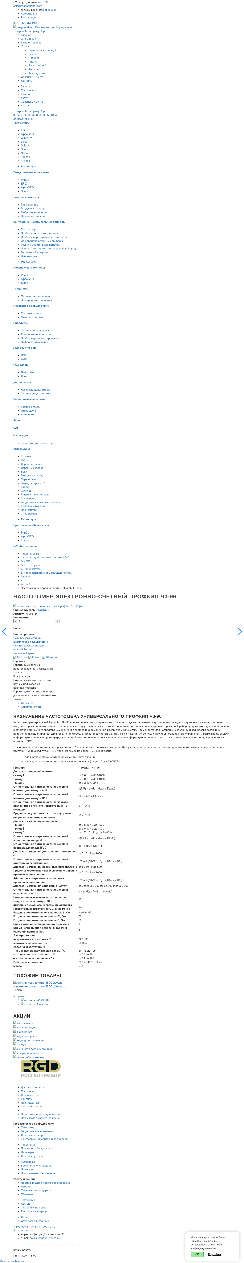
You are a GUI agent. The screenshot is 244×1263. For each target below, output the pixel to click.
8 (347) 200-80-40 (24, 115)
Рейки (24, 460)
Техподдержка (38, 73)
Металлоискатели (32, 317)
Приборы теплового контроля (39, 233)
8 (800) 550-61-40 (47, 115)
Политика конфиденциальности (41, 1114)
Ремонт (33, 54)
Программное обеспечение (38, 1173)
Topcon (25, 157)
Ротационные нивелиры (36, 334)
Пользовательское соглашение (40, 1118)
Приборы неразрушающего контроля (44, 237)
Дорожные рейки (31, 464)
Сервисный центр (32, 77)
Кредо (25, 540)
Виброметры (29, 256)
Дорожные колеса (32, 468)
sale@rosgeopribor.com (27, 6)
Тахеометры (28, 1127)
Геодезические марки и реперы (40, 502)
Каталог (26, 94)
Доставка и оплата (32, 1087)
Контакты (26, 80)
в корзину (19, 996)
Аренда (25, 1203)
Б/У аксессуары (30, 565)
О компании (28, 38)
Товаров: (29, 31)
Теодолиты (28, 1144)
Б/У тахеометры (31, 569)
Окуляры (26, 490)
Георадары (28, 1161)
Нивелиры (27, 1152)
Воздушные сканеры (34, 208)
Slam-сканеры (30, 204)
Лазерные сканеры (33, 1135)
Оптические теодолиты (35, 296)
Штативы (26, 456)
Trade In (34, 69)
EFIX (24, 183)
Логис (24, 376)
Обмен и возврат (31, 1106)
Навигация (27, 1169)
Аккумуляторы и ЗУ (33, 483)
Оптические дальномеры (36, 393)
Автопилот (27, 414)
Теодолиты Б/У (30, 553)
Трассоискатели (31, 313)
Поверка (34, 57)
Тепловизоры (29, 229)
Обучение (51, 657)
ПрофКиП (42, 610)
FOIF (24, 130)
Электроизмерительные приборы (42, 241)
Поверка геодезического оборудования (45, 1182)
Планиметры (29, 509)
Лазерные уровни (32, 1156)
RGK (24, 355)
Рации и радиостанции (35, 494)
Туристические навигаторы (38, 443)
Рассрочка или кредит (34, 1211)
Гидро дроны (29, 410)
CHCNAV (26, 138)
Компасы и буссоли (33, 506)
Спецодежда (29, 513)
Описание (27, 703)
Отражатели (28, 479)
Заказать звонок (23, 119)
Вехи (24, 471)
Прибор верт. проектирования (40, 338)
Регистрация (29, 17)
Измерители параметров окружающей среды (49, 248)
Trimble (25, 160)
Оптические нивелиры (35, 330)
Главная (26, 35)
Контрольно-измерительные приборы (44, 1139)
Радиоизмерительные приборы (40, 244)
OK (197, 1254)
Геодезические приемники (37, 1131)
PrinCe (25, 180)
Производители (30, 1102)
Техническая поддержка (36, 1190)
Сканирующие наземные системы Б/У (45, 557)
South (24, 149)
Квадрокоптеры (30, 406)
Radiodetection (30, 372)
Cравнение (49, 9)
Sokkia (25, 145)
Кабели (25, 487)
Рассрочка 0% (37, 65)
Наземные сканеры (33, 216)
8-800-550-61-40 (23, 1226)
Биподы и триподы (32, 475)
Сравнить (41, 1004)
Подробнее (214, 1254)
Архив (24, 584)
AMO (24, 359)
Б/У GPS (26, 561)
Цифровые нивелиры (34, 342)
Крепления (28, 498)
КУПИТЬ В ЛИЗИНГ (25, 23)
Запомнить (42, 1000)
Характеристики (31, 706)
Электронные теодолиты (36, 300)
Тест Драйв (28, 1200)
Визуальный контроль (34, 252)
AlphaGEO (27, 134)
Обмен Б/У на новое (34, 1207)
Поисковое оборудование (37, 1148)
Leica (24, 141)
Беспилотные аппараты (36, 1165)
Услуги (25, 46)
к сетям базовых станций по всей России (30, 645)
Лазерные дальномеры (35, 389)
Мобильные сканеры (34, 212)
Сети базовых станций (43, 50)
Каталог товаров (31, 42)
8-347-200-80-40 (45, 1226)
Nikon (24, 153)
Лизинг (33, 61)
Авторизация (29, 13)
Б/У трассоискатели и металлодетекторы (46, 572)
